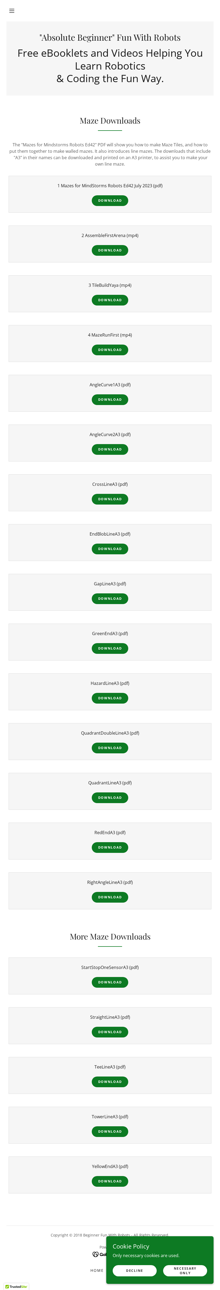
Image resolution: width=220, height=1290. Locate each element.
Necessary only (185, 1270)
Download (110, 200)
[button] (11, 10)
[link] (110, 39)
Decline (134, 1270)
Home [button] (97, 1270)
